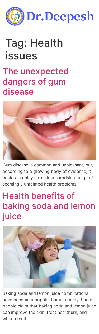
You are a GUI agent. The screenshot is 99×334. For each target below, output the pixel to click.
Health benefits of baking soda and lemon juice (49, 206)
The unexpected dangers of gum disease (36, 81)
